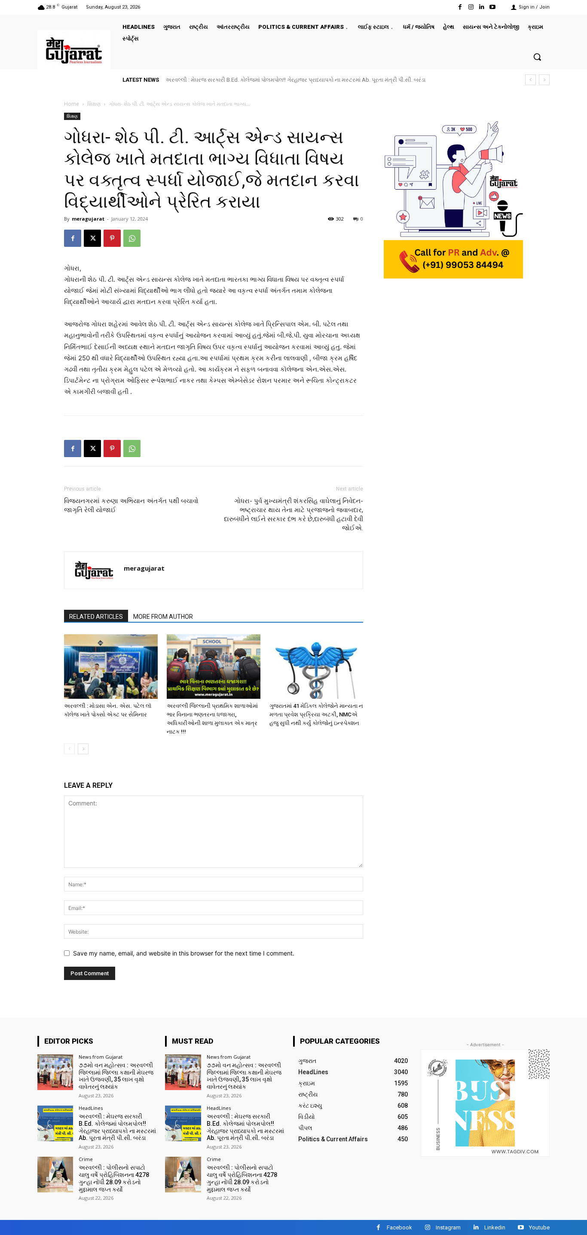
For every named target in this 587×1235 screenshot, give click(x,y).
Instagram (448, 1227)
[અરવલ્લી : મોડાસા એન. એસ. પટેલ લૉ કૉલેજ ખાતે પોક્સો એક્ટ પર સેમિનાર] (111, 666)
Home (71, 104)
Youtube (539, 1227)
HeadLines (91, 1108)
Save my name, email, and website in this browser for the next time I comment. (183, 953)
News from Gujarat (100, 1056)
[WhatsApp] (132, 238)
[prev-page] (69, 748)
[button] (537, 56)
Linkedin (494, 1227)
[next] (544, 79)
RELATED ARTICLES (96, 616)
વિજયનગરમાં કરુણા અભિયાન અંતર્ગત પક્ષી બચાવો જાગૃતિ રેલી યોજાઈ (131, 505)
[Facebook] (460, 7)
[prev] (530, 79)
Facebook (399, 1227)
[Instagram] (470, 7)
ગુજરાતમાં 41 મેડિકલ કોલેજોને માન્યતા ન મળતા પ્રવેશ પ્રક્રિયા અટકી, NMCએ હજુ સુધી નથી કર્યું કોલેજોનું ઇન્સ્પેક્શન (316, 714)
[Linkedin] (482, 7)
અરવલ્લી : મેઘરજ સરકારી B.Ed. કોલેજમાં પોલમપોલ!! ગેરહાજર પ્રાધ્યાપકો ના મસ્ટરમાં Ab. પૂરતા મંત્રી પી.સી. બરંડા (295, 80)
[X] (92, 238)
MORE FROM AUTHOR (163, 616)
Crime (86, 1159)
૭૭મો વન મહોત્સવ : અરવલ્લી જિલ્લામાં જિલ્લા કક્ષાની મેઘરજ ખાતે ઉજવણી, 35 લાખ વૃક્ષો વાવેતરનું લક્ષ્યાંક (116, 1076)
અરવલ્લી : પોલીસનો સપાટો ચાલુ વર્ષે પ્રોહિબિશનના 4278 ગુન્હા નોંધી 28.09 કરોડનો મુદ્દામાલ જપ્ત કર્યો (114, 1178)
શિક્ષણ (94, 104)
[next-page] (83, 748)
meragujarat (88, 218)
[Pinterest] (112, 238)
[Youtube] (492, 7)
